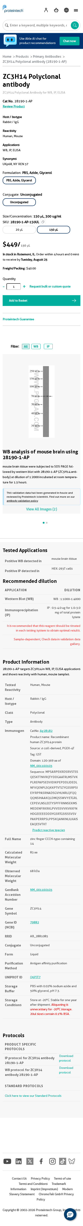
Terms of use (62, 1178)
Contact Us (19, 1178)
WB (35, 346)
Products (22, 57)
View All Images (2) (41, 509)
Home (7, 57)
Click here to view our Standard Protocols (33, 1095)
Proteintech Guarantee (18, 319)
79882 (34, 922)
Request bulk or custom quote (50, 286)
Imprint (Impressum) (44, 1189)
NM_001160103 (41, 766)
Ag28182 (46, 731)
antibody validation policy (22, 500)
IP (48, 346)
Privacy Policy (40, 1178)
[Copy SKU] (43, 222)
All (26, 346)
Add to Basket (18, 300)
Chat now (69, 41)
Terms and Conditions (33, 1184)
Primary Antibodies (47, 57)
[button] (70, 1214)
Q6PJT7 (35, 977)
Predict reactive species (48, 830)
